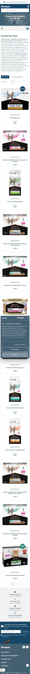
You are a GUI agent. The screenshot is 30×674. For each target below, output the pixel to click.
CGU (25, 673)
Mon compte (5, 652)
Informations (6, 659)
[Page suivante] (28, 81)
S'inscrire (25, 631)
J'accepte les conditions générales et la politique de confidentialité (15, 635)
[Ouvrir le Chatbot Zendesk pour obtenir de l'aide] (27, 669)
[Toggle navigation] (28, 6)
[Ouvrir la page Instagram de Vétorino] (27, 647)
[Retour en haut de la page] (27, 665)
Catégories (5, 666)
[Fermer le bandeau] (27, 318)
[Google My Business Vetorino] (2, 670)
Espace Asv (9, 655)
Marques (4, 662)
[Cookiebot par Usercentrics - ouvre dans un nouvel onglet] (18, 318)
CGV (22, 673)
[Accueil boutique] (5, 6)
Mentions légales (14, 673)
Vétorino (3, 673)
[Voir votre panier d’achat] (27, 28)
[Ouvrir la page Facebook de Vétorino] (24, 647)
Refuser (15, 354)
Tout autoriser (15, 349)
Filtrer (6, 77)
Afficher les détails (20, 344)
